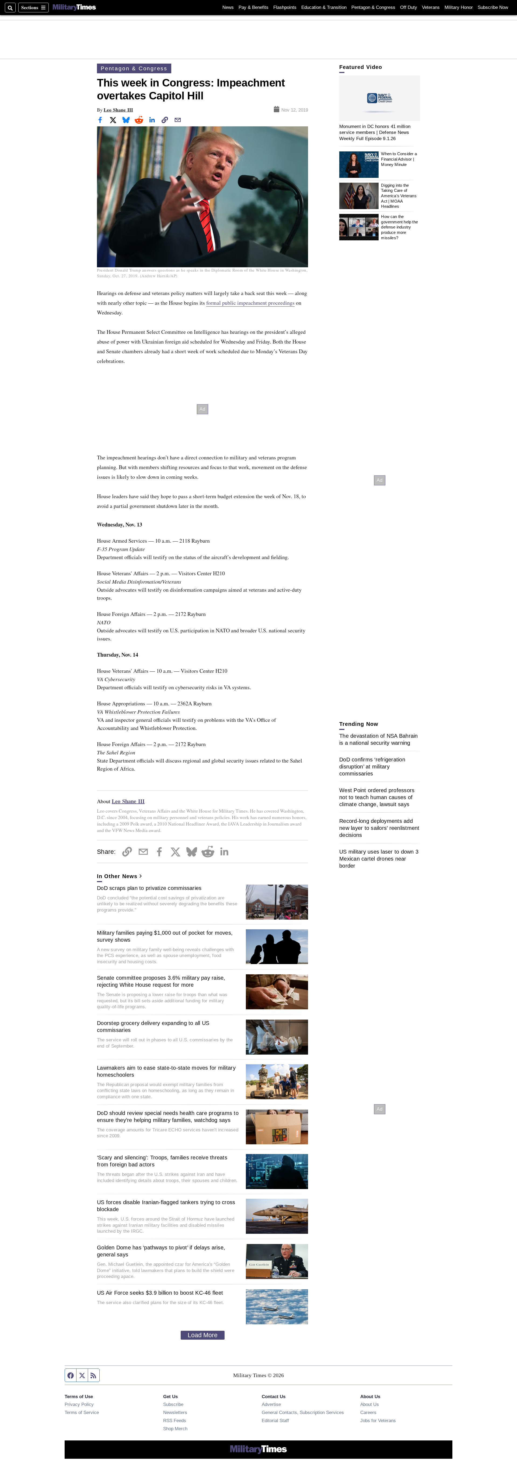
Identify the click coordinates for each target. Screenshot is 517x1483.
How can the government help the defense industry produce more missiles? (399, 227)
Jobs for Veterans (378, 1420)
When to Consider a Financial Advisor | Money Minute (399, 159)
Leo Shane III (118, 109)
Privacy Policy (79, 1404)
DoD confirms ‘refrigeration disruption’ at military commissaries (372, 767)
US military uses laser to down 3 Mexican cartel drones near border (378, 859)
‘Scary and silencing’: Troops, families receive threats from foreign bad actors (162, 1161)
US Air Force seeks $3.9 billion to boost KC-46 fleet (160, 1293)
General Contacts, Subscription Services (303, 1412)
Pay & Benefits (253, 7)
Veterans (431, 7)
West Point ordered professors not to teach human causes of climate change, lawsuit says (376, 797)
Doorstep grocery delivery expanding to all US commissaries (153, 1026)
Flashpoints (284, 7)
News (228, 7)
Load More (203, 1335)
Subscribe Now (493, 7)
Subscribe (173, 1404)
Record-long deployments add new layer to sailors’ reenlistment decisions (379, 828)
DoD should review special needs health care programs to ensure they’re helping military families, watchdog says (168, 1116)
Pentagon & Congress (373, 7)
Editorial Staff (275, 1420)
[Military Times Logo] (74, 7)
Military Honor (459, 7)
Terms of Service (82, 1412)
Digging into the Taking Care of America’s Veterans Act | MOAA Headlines (398, 196)
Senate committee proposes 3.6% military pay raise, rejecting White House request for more (161, 981)
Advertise (271, 1404)
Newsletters (175, 1412)
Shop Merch (175, 1428)
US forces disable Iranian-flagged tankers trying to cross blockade (166, 1205)
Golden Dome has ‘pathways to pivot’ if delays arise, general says (161, 1251)
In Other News (117, 876)
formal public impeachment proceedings (250, 302)
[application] (379, 98)
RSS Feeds (174, 1420)
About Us (369, 1404)
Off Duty (408, 7)
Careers (368, 1412)
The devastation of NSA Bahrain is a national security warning (378, 739)
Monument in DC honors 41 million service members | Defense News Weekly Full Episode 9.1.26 (374, 132)
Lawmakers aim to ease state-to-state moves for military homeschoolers (166, 1071)
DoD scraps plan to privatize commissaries (149, 888)
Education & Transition (324, 7)
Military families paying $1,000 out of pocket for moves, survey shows (165, 936)
